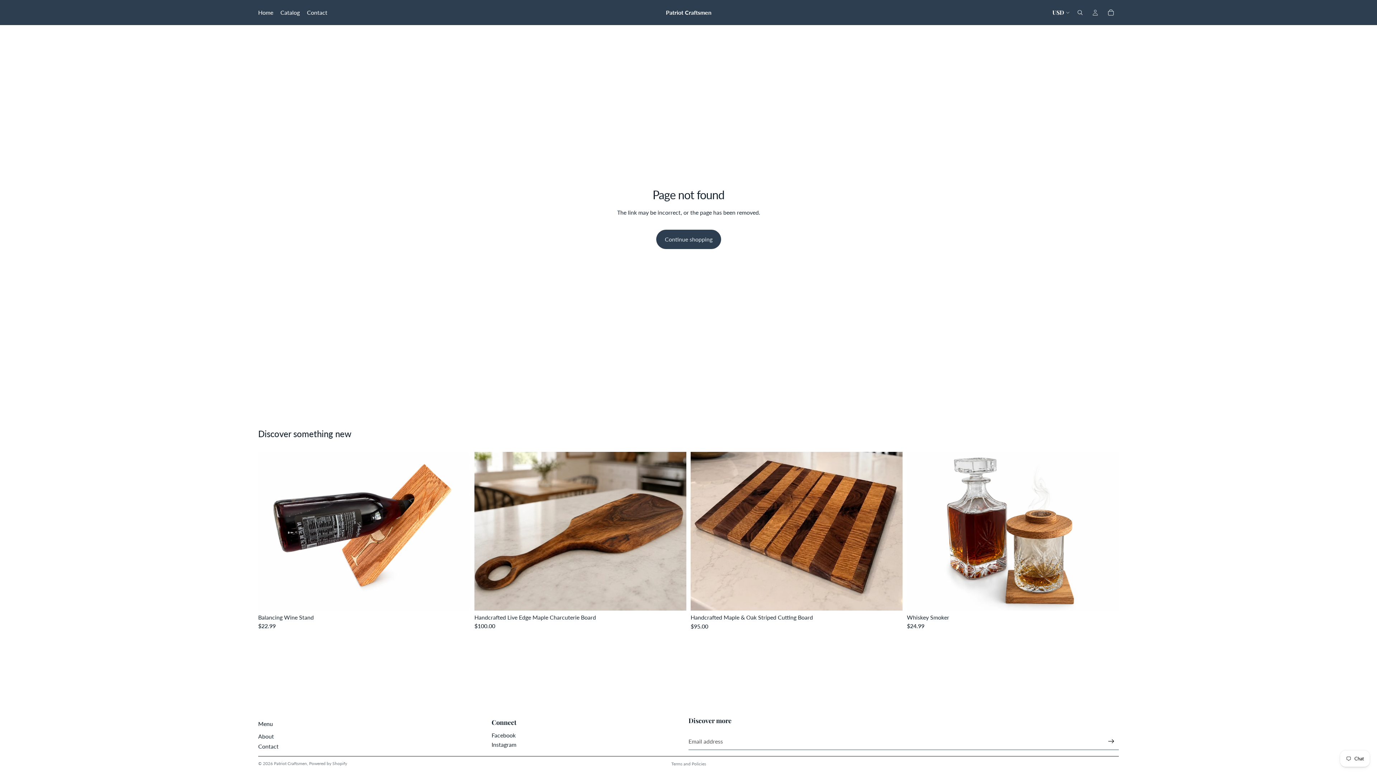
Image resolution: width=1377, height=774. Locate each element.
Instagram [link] (504, 744)
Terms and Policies (688, 763)
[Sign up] (1111, 741)
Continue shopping (689, 239)
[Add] (459, 599)
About (266, 736)
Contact (268, 746)
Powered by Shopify (328, 763)
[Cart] (1111, 12)
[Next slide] (459, 531)
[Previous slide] (269, 531)
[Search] (1080, 12)
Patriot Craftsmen (290, 763)
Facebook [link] (504, 735)
